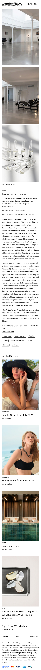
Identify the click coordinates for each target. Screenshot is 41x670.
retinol (30, 340)
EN (28, 4)
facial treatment (20, 336)
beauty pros (7, 336)
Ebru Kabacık (8, 549)
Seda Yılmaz (8, 618)
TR (31, 4)
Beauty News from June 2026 (18, 480)
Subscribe (34, 636)
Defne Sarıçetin (9, 210)
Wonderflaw (8, 418)
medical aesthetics (17, 340)
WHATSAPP (23, 214)
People (4, 608)
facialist (31, 336)
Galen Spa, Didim (11, 546)
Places (4, 191)
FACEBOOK (10, 214)
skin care (6, 345)
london (5, 340)
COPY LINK (31, 214)
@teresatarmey (8, 331)
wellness (15, 345)
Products (5, 412)
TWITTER (17, 214)
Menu (36, 4)
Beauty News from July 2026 (17, 415)
